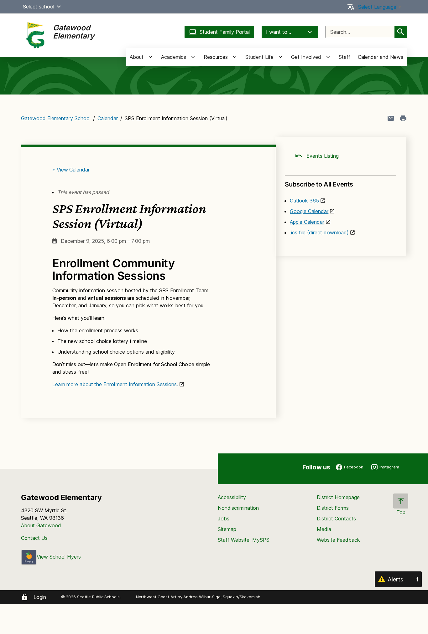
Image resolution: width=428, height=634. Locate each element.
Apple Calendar (307, 222)
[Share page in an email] (390, 118)
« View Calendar (71, 169)
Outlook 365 (304, 200)
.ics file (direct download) (319, 232)
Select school (38, 6)
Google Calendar (309, 211)
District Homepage (338, 497)
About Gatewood (41, 525)
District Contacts (336, 518)
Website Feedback (338, 540)
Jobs (223, 518)
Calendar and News (380, 57)
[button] (59, 6)
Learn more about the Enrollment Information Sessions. (115, 384)
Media (324, 529)
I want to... (278, 32)
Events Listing (322, 156)
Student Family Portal (225, 32)
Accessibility (232, 497)
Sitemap (227, 529)
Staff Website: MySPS (243, 540)
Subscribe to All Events (319, 184)
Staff (344, 57)
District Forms (333, 508)
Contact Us (34, 538)
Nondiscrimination (238, 508)
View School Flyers (59, 557)
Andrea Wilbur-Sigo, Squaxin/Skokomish (221, 596)
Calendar (107, 118)
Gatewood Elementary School (56, 118)
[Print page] (403, 118)
